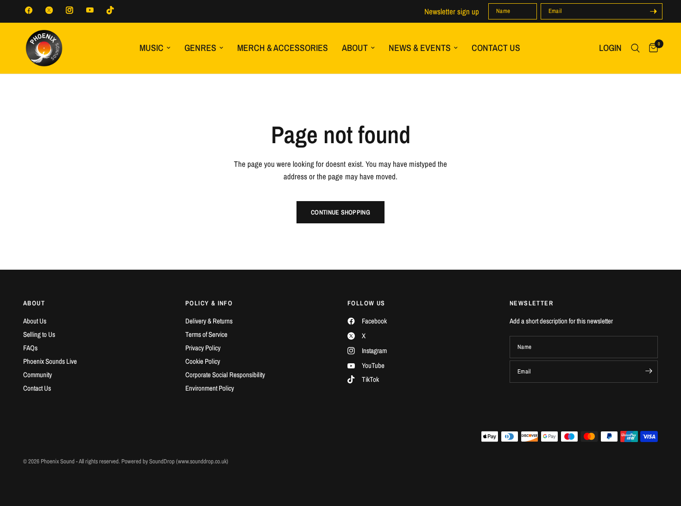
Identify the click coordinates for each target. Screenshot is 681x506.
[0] (651, 48)
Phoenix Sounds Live (50, 361)
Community (37, 375)
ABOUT (34, 303)
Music (151, 48)
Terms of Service (206, 334)
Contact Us (496, 48)
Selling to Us (39, 334)
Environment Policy (209, 388)
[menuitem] (154, 48)
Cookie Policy (202, 361)
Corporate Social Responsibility (225, 375)
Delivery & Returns (209, 321)
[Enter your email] (653, 11)
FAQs (30, 348)
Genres (200, 48)
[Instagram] (69, 10)
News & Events (420, 48)
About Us (34, 321)
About (355, 48)
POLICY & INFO (209, 303)
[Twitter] (49, 10)
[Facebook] (29, 10)
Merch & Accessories (282, 48)
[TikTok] (110, 10)
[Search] (635, 48)
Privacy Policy (203, 348)
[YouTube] (90, 10)
